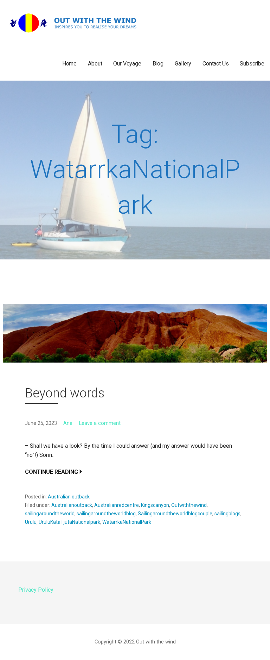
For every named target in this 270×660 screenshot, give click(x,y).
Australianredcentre (116, 505)
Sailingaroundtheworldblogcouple (175, 513)
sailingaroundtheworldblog (106, 513)
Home (69, 63)
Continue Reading (51, 472)
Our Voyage (127, 63)
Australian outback (69, 496)
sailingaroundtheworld (50, 513)
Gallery (183, 63)
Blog (158, 63)
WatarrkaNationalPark (126, 522)
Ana (67, 423)
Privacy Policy (35, 589)
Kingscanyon (155, 505)
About (95, 63)
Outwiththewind (189, 505)
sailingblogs (227, 513)
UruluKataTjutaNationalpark (69, 522)
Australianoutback (71, 505)
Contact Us (215, 63)
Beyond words (64, 393)
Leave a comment (100, 423)
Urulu (31, 522)
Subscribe (252, 63)
